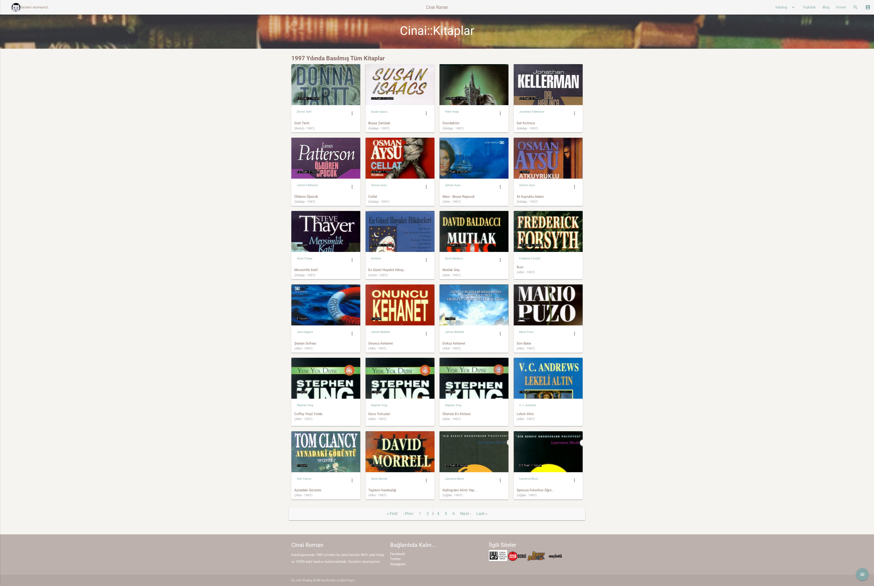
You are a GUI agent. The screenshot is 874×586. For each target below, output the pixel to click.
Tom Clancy (304, 478)
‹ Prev (408, 513)
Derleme (376, 258)
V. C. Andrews (527, 405)
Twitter (395, 559)
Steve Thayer (305, 258)
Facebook (397, 554)
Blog (826, 7)
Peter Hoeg (452, 111)
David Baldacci (454, 258)
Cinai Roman (437, 7)
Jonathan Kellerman (531, 111)
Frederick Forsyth (529, 258)
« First (392, 513)
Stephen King (305, 405)
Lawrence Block (454, 478)
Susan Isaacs (379, 111)
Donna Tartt (304, 111)
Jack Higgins (305, 332)
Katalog (785, 7)
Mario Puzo (526, 332)
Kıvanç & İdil (311, 580)
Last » (481, 513)
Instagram (397, 564)
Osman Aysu (379, 185)
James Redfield (380, 332)
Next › (465, 513)
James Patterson (307, 185)
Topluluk (809, 7)
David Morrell (379, 478)
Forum (841, 7)
